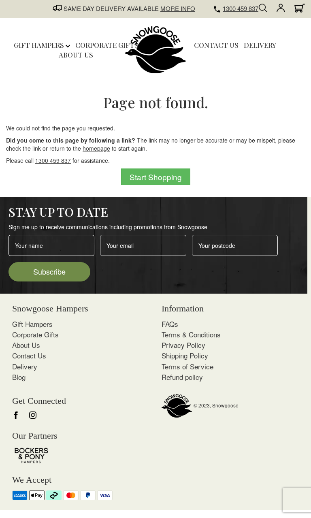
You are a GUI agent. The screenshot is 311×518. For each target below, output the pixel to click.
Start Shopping (156, 176)
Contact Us (29, 355)
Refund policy (182, 377)
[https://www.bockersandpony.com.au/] (31, 455)
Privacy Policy (183, 345)
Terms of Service (187, 366)
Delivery (24, 366)
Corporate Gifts (35, 334)
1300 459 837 (240, 8)
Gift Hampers (40, 45)
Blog (19, 377)
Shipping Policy (185, 355)
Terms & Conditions (191, 334)
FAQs (170, 324)
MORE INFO (177, 8)
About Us (26, 345)
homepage (96, 148)
